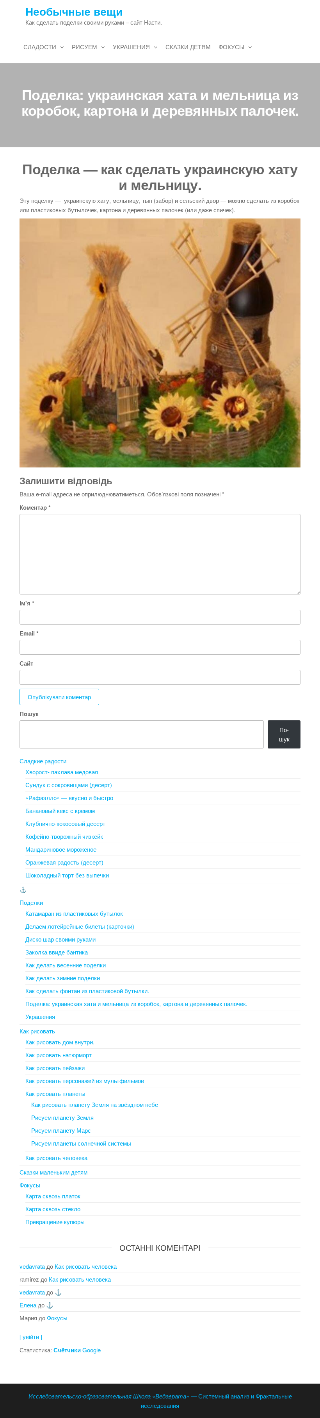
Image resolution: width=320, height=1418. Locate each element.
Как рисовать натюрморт (58, 1055)
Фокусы (231, 47)
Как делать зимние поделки (62, 978)
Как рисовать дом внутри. (59, 1042)
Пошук (29, 713)
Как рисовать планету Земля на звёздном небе (94, 1104)
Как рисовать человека (56, 1157)
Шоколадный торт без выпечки (67, 875)
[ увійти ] (31, 1336)
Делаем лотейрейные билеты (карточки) (79, 926)
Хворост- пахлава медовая (61, 772)
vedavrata (32, 1266)
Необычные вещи (74, 11)
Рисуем (84, 47)
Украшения (131, 47)
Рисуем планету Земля (62, 1117)
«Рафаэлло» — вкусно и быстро (69, 797)
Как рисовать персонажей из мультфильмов (84, 1080)
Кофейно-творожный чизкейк (64, 836)
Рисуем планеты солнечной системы (81, 1143)
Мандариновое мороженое (60, 849)
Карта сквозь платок (52, 1196)
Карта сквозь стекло (52, 1209)
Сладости (39, 47)
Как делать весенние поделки (65, 965)
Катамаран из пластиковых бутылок (74, 913)
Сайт (26, 663)
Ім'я (27, 603)
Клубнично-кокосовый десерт (65, 823)
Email (29, 633)
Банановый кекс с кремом (60, 810)
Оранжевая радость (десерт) (64, 862)
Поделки (31, 902)
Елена (28, 1305)
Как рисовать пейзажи (55, 1068)
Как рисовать (37, 1031)
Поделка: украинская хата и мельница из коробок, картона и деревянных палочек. (136, 1003)
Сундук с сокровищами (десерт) (68, 785)
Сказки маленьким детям (53, 1172)
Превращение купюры (55, 1221)
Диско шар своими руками (60, 939)
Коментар (35, 507)
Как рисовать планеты (55, 1093)
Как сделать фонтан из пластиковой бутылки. (87, 991)
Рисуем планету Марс (61, 1130)
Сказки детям (188, 47)
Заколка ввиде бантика (56, 952)
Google (77, 1350)
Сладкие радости (43, 761)
